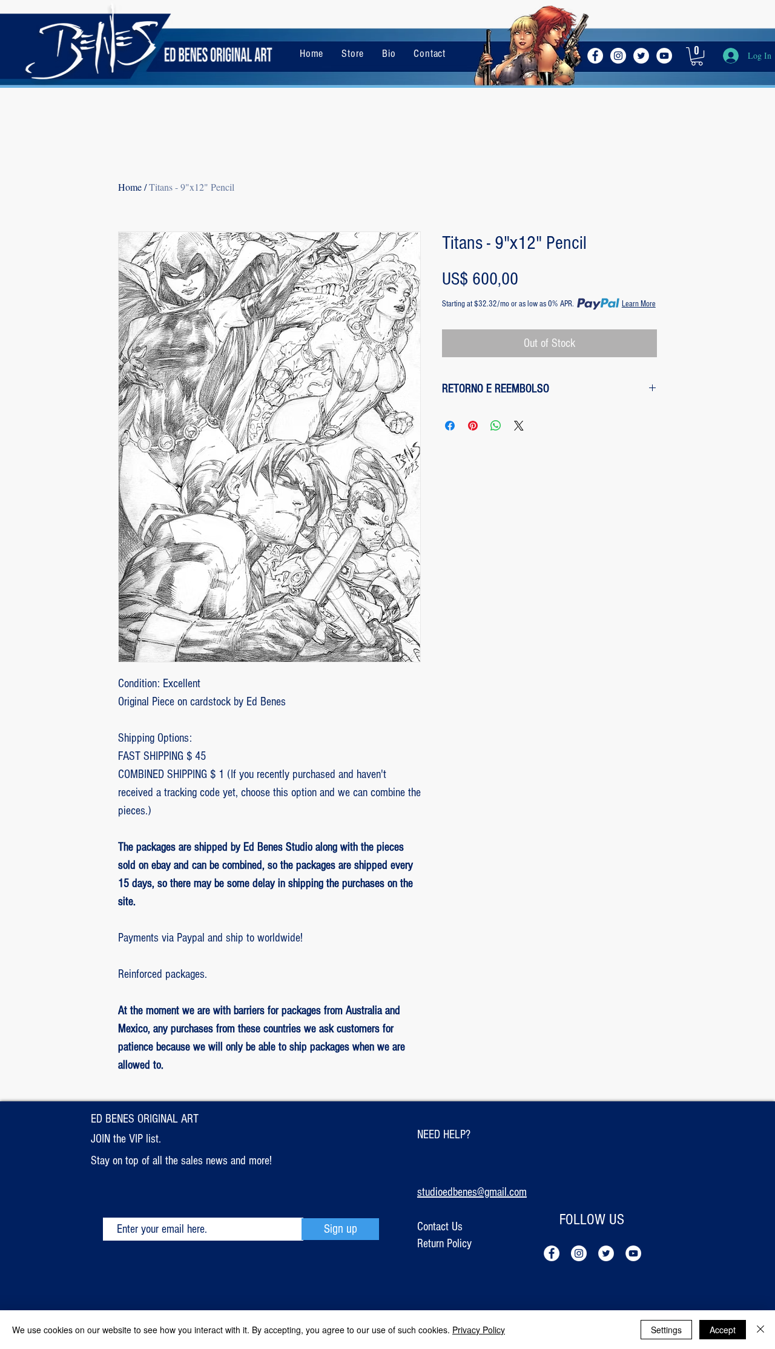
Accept (723, 1330)
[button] (697, 56)
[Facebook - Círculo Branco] (595, 56)
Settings (666, 1330)
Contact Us (440, 1226)
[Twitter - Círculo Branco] (641, 56)
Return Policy (444, 1243)
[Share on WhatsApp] (496, 425)
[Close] (760, 1329)
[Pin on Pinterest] (473, 425)
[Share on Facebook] (450, 425)
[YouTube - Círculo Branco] (664, 56)
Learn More (639, 304)
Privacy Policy (478, 1330)
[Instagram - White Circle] (618, 56)
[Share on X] (519, 425)
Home (130, 186)
